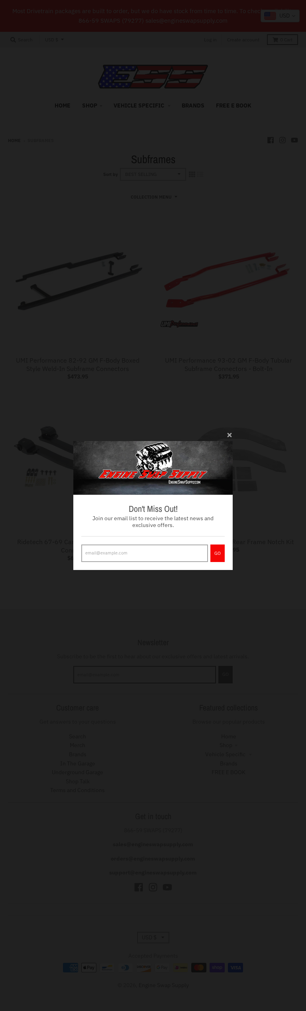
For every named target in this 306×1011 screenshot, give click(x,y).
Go (217, 553)
